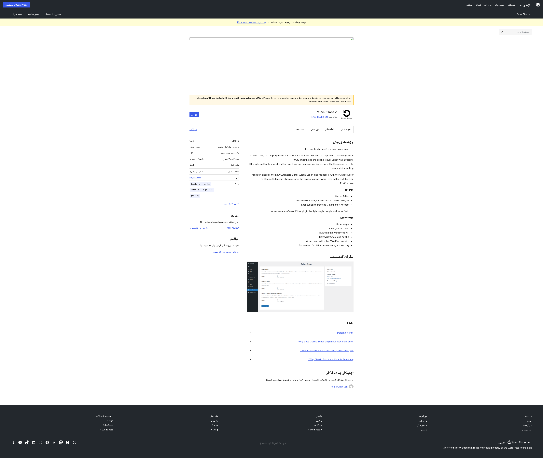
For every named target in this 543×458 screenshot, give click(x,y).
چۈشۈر (194, 114)
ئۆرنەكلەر (423, 421)
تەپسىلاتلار (346, 129)
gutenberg (195, 196)
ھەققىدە (528, 416)
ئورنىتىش (315, 129)
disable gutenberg (206, 190)
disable (194, 184)
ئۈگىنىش (319, 416)
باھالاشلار (330, 129)
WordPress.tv (314, 429)
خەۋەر (529, 421)
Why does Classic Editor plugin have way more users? (326, 341)
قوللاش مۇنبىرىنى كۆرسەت (226, 251)
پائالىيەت (214, 421)
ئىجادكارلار (318, 425)
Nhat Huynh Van (319, 116)
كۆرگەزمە (423, 416)
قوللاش (193, 129)
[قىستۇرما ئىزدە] (502, 32)
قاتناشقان (214, 416)
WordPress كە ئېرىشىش (17, 5)
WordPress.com (104, 416)
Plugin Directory (524, 14)
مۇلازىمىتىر (527, 425)
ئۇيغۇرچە (501, 443)
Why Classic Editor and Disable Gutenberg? (331, 359)
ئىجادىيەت (299, 129)
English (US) (195, 177)
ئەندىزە (424, 429)
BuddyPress (106, 429)
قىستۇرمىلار (422, 425)
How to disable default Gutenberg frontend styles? (327, 350)
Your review (233, 227)
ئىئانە (214, 425)
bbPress (108, 425)
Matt (109, 421)
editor (193, 190)
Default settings (345, 332)
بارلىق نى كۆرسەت (198, 227)
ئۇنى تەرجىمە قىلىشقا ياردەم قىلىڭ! (251, 22)
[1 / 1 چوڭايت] (349, 265)
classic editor (204, 184)
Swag (214, 429)
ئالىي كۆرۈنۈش (231, 203)
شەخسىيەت (527, 429)
